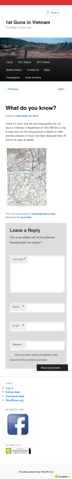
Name (18, 307)
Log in (9, 388)
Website (17, 344)
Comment (19, 259)
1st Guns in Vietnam (28, 22)
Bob (53, 213)
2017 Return (43, 62)
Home (9, 62)
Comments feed (15, 396)
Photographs (13, 77)
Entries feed (13, 392)
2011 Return (24, 62)
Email (18, 326)
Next (63, 89)
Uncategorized (39, 213)
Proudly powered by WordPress (36, 471)
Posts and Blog (33, 77)
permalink (26, 217)
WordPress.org (14, 400)
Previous (12, 89)
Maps (47, 69)
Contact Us (33, 69)
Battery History (14, 69)
